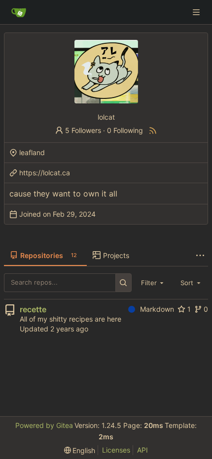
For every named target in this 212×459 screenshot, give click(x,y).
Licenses (116, 450)
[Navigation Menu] (197, 12)
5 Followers (83, 130)
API (142, 450)
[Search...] (123, 282)
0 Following (125, 130)
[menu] (80, 450)
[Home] (19, 12)
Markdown (157, 309)
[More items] (200, 255)
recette (33, 309)
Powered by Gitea (44, 425)
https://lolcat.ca (44, 172)
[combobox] (153, 283)
